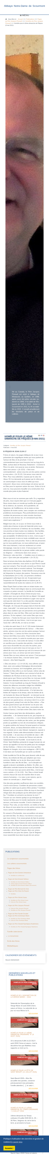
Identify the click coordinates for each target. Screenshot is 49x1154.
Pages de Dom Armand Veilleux (18, 879)
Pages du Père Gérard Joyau (17, 897)
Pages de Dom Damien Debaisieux (19, 872)
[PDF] (44, 435)
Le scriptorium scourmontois (18, 859)
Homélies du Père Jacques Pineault (20, 445)
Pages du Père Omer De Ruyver (18, 891)
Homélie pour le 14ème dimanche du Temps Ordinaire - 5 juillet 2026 (24, 1109)
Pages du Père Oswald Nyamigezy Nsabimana (23, 924)
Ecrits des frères (13, 941)
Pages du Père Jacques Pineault (18, 905)
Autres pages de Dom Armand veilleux (21, 883)
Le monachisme (13, 936)
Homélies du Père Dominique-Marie (20, 918)
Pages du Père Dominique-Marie (18, 916)
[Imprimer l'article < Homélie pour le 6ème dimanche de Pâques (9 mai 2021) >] (39, 435)
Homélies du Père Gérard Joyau (19, 900)
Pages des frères (13, 868)
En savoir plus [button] (16, 1142)
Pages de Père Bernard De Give (18, 889)
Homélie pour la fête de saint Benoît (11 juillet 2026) (24, 1071)
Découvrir (33, 1014)
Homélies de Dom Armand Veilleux (20, 882)
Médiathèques (12, 946)
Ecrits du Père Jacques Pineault (19, 908)
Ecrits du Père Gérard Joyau (18, 902)
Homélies (13, 894)
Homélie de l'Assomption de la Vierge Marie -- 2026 (23, 996)
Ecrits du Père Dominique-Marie (19, 920)
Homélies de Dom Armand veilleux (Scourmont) (23, 885)
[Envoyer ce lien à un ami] (41, 435)
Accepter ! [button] (9, 1148)
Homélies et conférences (17, 875)
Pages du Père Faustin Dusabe (18, 913)
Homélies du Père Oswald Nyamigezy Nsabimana (24, 926)
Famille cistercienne (14, 932)
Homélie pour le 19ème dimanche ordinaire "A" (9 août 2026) (22, 1034)
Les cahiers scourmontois (17, 863)
